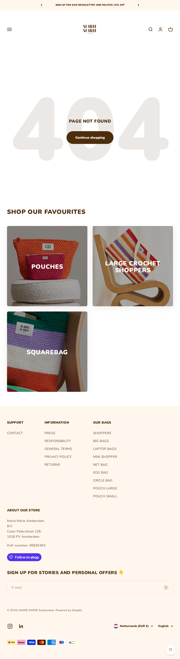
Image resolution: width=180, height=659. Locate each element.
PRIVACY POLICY (58, 457)
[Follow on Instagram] (10, 626)
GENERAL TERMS (58, 449)
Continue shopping (90, 137)
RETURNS (52, 464)
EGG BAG (100, 472)
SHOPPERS (102, 433)
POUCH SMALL (105, 496)
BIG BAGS (101, 441)
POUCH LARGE (105, 488)
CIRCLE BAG (103, 480)
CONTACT (15, 433)
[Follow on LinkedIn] (21, 626)
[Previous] (41, 5)
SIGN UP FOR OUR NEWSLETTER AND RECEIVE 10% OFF (90, 5)
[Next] (138, 5)
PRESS (50, 433)
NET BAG (100, 464)
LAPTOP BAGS (104, 449)
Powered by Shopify (69, 610)
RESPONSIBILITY (58, 441)
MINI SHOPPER (105, 457)
